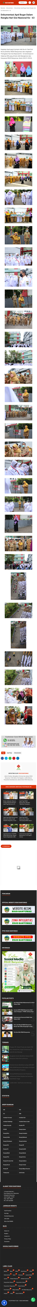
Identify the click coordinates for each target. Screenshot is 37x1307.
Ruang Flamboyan (7, 1141)
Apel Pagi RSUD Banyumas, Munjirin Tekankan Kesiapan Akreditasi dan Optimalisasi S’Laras (24, 802)
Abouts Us (6, 1231)
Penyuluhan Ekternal (9, 1282)
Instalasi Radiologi (7, 1121)
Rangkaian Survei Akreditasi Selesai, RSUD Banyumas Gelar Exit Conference (21, 1057)
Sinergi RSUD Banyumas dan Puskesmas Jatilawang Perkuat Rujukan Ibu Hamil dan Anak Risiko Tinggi (21, 1076)
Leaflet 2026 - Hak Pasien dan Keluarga (20, 1082)
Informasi (21, 1275)
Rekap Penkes (16, 1289)
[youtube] (25, 1303)
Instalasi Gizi (22, 1117)
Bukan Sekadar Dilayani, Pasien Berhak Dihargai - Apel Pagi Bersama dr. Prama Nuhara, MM (9, 802)
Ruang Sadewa (22, 1161)
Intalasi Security (7, 1125)
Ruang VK (5, 1168)
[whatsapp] (10, 758)
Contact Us (7, 1236)
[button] (4, 1302)
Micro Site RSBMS (8, 1221)
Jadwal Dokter (29, 1275)
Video (12, 1293)
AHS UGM (6, 1218)
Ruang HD (21, 1145)
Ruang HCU (6, 1145)
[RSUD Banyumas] (8, 4)
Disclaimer (6, 1241)
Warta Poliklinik (20, 1293)
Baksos (6, 1271)
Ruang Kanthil (22, 1149)
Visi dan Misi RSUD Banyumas (22, 1032)
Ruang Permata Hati (8, 1161)
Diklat (31, 1271)
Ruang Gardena (23, 1141)
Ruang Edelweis (23, 1137)
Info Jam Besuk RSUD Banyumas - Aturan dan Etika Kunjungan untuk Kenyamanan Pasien (23, 1025)
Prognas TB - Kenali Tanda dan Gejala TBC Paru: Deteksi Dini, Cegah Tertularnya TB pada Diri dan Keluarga (21, 1049)
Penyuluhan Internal (21, 1282)
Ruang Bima (6, 1133)
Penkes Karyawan (25, 1278)
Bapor (12, 1271)
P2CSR (5, 1129)
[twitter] (6, 758)
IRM (20, 1113)
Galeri (14, 1275)
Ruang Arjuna (22, 1129)
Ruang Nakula (22, 1153)
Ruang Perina (22, 1157)
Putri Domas (7, 1289)
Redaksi (6, 1233)
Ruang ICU (5, 1149)
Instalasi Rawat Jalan (24, 1121)
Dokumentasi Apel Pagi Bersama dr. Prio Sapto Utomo (25, 835)
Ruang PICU (6, 1157)
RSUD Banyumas (23, 1300)
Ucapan (6, 1293)
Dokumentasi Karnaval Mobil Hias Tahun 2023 (23, 1018)
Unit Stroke (22, 1172)
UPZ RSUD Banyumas (27, 1289)
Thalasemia (6, 1172)
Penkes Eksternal (14, 1278)
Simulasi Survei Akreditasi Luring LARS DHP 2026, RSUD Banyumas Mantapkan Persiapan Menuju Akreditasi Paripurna (22, 1067)
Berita (17, 1271)
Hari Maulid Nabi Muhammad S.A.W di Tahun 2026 (24, 1003)
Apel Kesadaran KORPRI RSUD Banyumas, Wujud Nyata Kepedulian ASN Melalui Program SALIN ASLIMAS (9, 835)
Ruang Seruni (6, 1164)
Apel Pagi (9, 753)
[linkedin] (17, 758)
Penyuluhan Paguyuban (10, 1286)
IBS (4, 1109)
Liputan (6, 1278)
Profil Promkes (7, 1210)
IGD (20, 1109)
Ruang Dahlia (6, 1137)
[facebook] (2, 758)
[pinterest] (13, 758)
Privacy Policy (7, 1238)
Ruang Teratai (22, 1164)
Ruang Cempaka (23, 1133)
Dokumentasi (9, 8)
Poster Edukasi (22, 1286)
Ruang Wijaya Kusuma (24, 1168)
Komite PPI (22, 1125)
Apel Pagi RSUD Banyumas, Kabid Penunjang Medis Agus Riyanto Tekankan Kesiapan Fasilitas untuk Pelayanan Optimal (25, 819)
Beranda (3, 8)
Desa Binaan (24, 1271)
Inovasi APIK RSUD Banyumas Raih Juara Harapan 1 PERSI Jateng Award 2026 (24, 1011)
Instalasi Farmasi (7, 1117)
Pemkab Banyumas (9, 1216)
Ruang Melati (6, 1153)
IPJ (4, 1113)
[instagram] (22, 1303)
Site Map (6, 1213)
